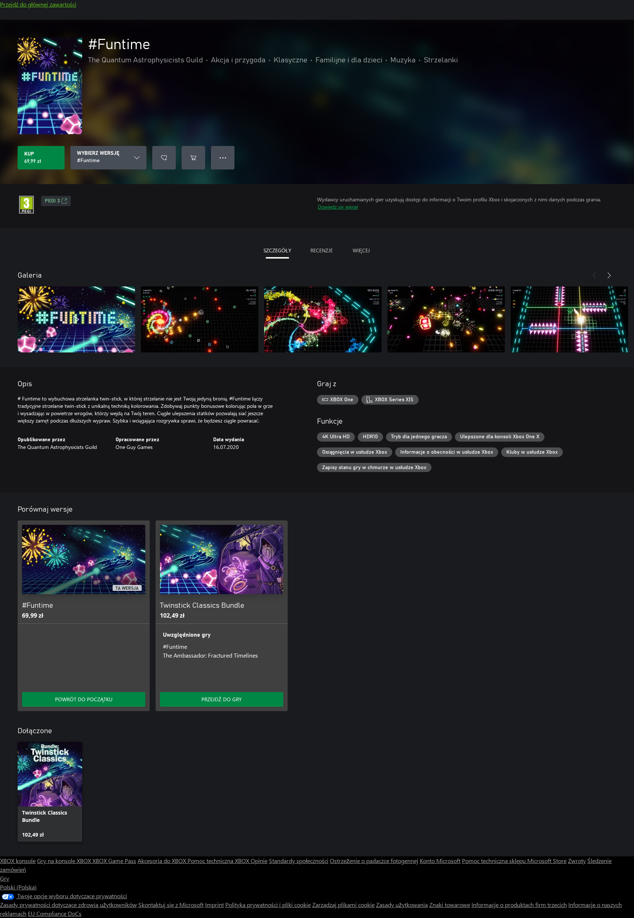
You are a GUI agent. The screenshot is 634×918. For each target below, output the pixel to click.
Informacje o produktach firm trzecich (519, 904)
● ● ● (222, 158)
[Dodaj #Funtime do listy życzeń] (164, 157)
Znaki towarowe (449, 904)
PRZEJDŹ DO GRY (221, 699)
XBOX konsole (18, 860)
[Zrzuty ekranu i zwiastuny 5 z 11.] (569, 319)
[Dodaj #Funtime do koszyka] (193, 157)
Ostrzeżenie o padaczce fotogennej (374, 860)
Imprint (214, 904)
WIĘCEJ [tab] (361, 250)
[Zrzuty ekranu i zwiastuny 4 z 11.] (446, 319)
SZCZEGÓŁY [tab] (277, 250)
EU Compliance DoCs (54, 913)
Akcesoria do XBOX (162, 860)
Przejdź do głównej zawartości (38, 4)
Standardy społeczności (298, 860)
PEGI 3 (52, 201)
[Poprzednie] (594, 275)
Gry (4, 878)
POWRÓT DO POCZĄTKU (84, 699)
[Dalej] (609, 275)
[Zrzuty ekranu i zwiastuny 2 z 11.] (199, 319)
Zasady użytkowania (402, 904)
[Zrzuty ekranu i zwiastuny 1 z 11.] (76, 319)
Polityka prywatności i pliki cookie (268, 904)
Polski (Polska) (18, 887)
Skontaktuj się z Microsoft (171, 904)
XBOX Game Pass (114, 860)
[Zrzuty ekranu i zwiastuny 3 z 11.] (323, 319)
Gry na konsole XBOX (64, 860)
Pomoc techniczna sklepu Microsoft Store (514, 860)
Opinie (259, 860)
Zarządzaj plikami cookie (343, 904)
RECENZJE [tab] (321, 250)
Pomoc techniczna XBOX (219, 860)
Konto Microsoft (440, 860)
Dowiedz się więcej (338, 206)
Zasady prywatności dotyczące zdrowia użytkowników (68, 904)
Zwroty (577, 860)
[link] (50, 792)
